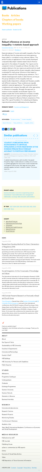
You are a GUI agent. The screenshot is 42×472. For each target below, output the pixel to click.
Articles (15, 15)
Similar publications (15, 135)
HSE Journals (6, 441)
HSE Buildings (6, 358)
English (12, 111)
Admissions (5, 373)
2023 (24, 206)
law (24, 195)
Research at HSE (17, 29)
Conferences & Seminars (9, 421)
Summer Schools (7, 393)
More (12, 209)
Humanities (9, 225)
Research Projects (7, 414)
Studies (5, 370)
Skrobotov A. (18, 50)
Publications (16, 8)
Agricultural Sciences (11, 221)
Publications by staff (8, 438)
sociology (14, 196)
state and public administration (26, 196)
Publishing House (7, 444)
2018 (8, 209)
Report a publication (7, 29)
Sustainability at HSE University (11, 345)
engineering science (28, 193)
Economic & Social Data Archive (11, 454)
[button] (4, 139)
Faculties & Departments (9, 349)
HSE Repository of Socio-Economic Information (16, 460)
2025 (17, 206)
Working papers (11, 24)
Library (4, 451)
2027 (11, 206)
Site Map (34, 467)
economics (19, 193)
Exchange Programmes (9, 386)
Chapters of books (12, 19)
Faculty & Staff (6, 355)
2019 (5, 209)
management (29, 195)
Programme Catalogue (9, 377)
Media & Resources (10, 434)
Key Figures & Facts (8, 342)
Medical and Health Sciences (14, 227)
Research (6, 405)
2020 (34, 206)
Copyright (20, 467)
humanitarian (7, 195)
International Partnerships (10, 352)
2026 (14, 206)
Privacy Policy (27, 467)
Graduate (5, 383)
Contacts (13, 467)
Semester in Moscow (8, 396)
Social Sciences (10, 231)
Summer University (7, 390)
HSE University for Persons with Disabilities (15, 362)
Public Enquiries (6, 365)
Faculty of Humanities (29, 301)
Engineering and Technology (14, 223)
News (4, 238)
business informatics (9, 193)
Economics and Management (21, 107)
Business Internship (8, 399)
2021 (31, 206)
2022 (27, 206)
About (4, 336)
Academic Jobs (6, 424)
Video (4, 457)
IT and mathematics (17, 195)
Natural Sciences (10, 229)
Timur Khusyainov (7, 301)
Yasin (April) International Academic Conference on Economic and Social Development (21, 428)
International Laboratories (10, 408)
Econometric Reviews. (8, 48)
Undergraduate (6, 380)
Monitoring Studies (8, 418)
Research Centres (7, 411)
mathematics (7, 196)
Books (5, 15)
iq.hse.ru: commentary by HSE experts (13, 447)
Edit (39, 470)
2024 (21, 206)
